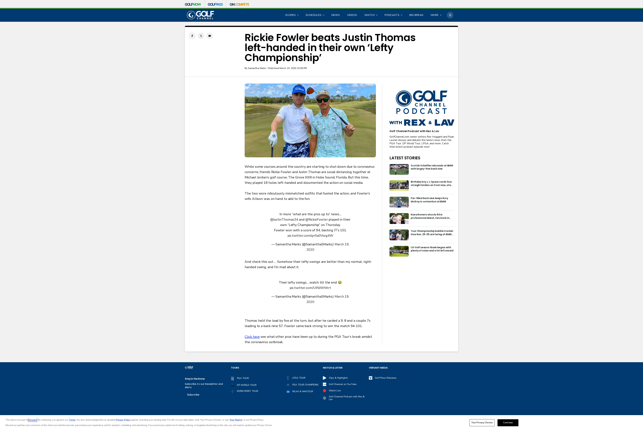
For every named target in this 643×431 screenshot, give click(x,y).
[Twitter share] (201, 35)
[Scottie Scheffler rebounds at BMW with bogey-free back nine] (399, 169)
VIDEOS (352, 15)
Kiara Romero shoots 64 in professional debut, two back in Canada (430, 216)
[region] (321, 423)
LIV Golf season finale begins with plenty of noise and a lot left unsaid (432, 249)
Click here (252, 336)
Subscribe (193, 395)
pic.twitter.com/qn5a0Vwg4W (310, 235)
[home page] (200, 15)
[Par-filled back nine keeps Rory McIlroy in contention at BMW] (399, 202)
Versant (32, 419)
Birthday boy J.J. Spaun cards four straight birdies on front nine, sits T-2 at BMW (431, 183)
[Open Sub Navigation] (298, 15)
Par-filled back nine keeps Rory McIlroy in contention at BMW (429, 200)
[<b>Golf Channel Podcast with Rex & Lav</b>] (421, 108)
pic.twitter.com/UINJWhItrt (310, 288)
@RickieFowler (316, 219)
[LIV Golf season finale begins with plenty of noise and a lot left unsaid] (399, 251)
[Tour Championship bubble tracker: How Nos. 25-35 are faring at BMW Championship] (399, 234)
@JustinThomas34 (284, 219)
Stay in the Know (195, 378)
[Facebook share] (192, 35)
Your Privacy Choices (482, 422)
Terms (72, 419)
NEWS (335, 15)
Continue (508, 422)
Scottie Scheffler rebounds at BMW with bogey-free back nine (432, 167)
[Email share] (209, 35)
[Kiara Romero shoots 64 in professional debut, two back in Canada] (399, 218)
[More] (450, 15)
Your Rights (236, 419)
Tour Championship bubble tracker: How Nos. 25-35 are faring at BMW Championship (432, 232)
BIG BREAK (416, 15)
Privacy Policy (123, 419)
